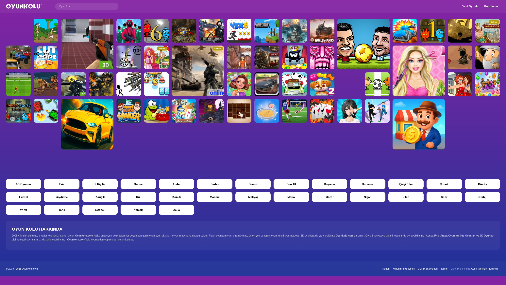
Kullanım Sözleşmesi (404, 268)
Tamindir (493, 268)
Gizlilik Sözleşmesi (428, 268)
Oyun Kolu (24, 6)
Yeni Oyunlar (471, 6)
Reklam (386, 268)
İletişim (444, 268)
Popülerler (491, 6)
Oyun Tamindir (479, 268)
